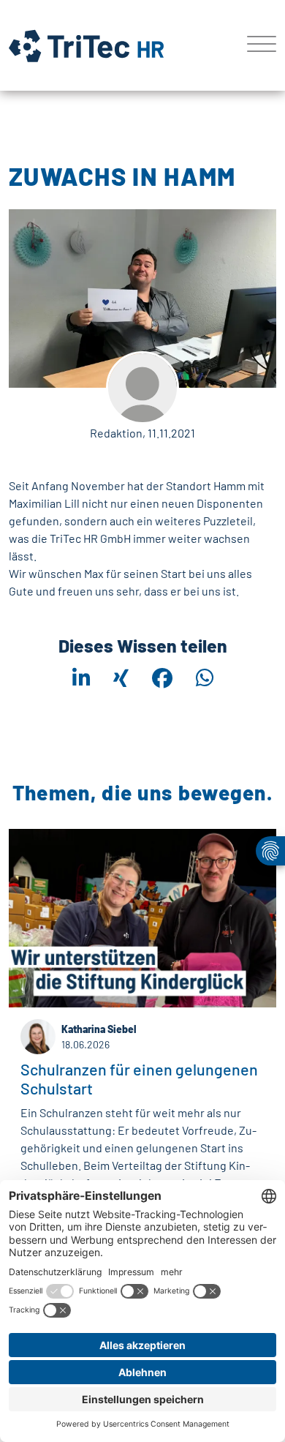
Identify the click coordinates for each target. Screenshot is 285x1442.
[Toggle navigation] (256, 45)
